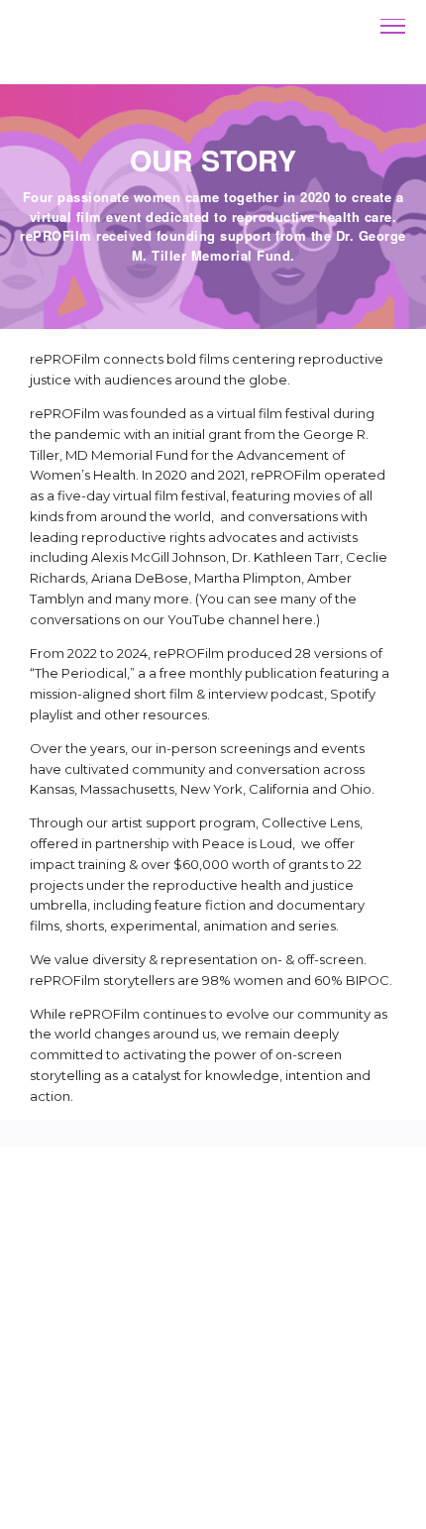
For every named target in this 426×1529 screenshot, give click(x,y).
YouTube (334, 1347)
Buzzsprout (213, 1371)
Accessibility (151, 1485)
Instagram (88, 1347)
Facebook (246, 1347)
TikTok (167, 1347)
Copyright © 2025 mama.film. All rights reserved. (213, 1428)
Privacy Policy (269, 1485)
